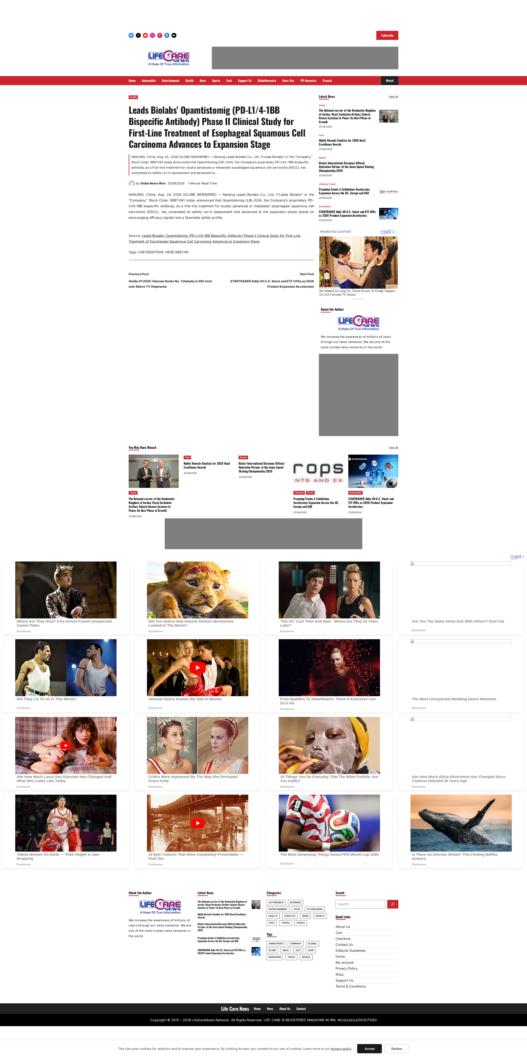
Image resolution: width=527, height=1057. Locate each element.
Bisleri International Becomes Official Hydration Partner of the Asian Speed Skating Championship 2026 (346, 167)
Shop (340, 974)
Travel (322, 105)
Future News (315, 909)
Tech (321, 135)
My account (345, 962)
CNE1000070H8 (150, 252)
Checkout (343, 939)
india (286, 950)
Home (340, 956)
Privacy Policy (347, 968)
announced (276, 943)
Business (295, 902)
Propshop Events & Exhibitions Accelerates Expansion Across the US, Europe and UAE (344, 191)
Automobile (325, 206)
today (292, 957)
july (298, 950)
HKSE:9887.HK (177, 252)
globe (272, 950)
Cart (339, 933)
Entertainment (278, 909)
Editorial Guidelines (350, 950)
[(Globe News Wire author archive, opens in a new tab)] (132, 185)
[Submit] (392, 904)
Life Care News (235, 1008)
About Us (343, 927)
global (312, 943)
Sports (322, 157)
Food (297, 909)
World (306, 957)
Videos (300, 923)
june (310, 950)
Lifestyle (323, 184)
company (296, 943)
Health (133, 97)
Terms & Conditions (351, 986)
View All (393, 96)
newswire (275, 957)
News (305, 916)
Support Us (344, 980)
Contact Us (344, 944)
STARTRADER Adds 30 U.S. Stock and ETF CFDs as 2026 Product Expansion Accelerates (347, 213)
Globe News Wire (153, 183)
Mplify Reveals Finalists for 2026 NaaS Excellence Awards (342, 142)
